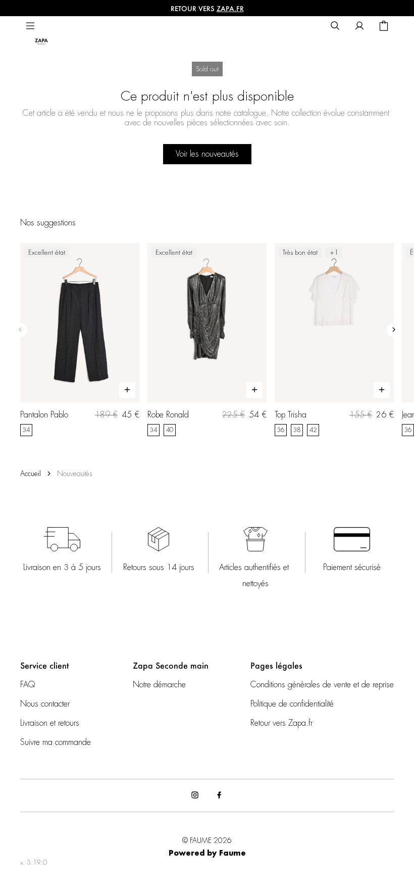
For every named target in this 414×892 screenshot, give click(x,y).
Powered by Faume (207, 854)
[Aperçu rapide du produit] (127, 390)
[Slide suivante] (394, 330)
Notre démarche (159, 685)
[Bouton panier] (384, 26)
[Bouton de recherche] (335, 26)
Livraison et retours (49, 723)
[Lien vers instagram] (195, 795)
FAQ (27, 685)
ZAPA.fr (230, 8)
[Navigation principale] (30, 26)
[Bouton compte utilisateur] (359, 26)
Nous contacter (45, 704)
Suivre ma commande (55, 742)
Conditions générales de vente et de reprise (322, 685)
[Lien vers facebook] (219, 795)
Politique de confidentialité (292, 704)
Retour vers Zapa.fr (281, 723)
